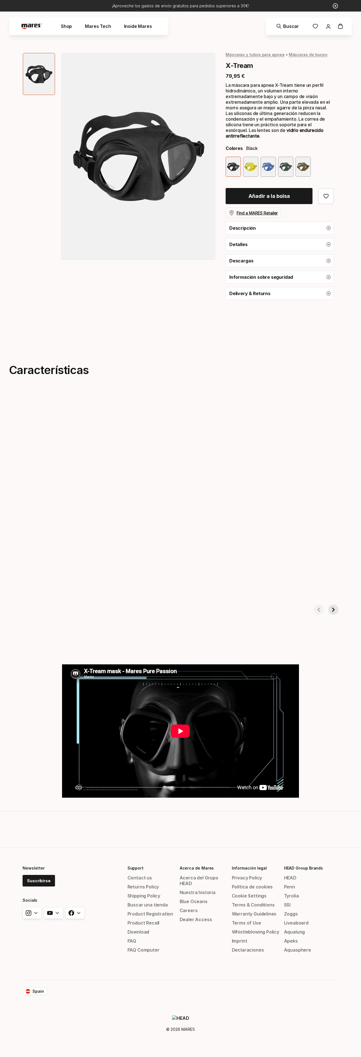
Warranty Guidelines (254, 914)
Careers (189, 910)
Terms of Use (246, 923)
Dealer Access (196, 919)
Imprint (239, 941)
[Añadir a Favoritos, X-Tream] (326, 196)
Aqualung (294, 932)
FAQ (131, 941)
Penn (289, 887)
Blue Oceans (194, 901)
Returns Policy (143, 887)
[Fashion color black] (233, 167)
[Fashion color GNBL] (285, 167)
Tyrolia (291, 896)
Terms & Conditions (253, 905)
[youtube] (53, 913)
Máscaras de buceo (308, 54)
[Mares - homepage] (32, 26)
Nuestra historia (197, 892)
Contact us (139, 878)
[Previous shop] (319, 610)
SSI (287, 905)
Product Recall (143, 923)
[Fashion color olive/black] (303, 167)
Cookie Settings (249, 896)
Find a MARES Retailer (257, 213)
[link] (315, 26)
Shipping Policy (143, 896)
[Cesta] (340, 26)
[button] (280, 228)
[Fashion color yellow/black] (250, 167)
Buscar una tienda (147, 905)
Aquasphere (297, 950)
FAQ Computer (143, 950)
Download (138, 932)
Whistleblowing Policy (255, 932)
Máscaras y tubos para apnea (255, 54)
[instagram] (32, 913)
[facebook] (75, 913)
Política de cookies (252, 887)
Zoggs (291, 914)
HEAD (290, 878)
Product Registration (150, 914)
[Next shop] (333, 610)
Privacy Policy (247, 878)
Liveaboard (296, 923)
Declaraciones (248, 950)
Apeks (291, 941)
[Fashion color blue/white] (268, 167)
